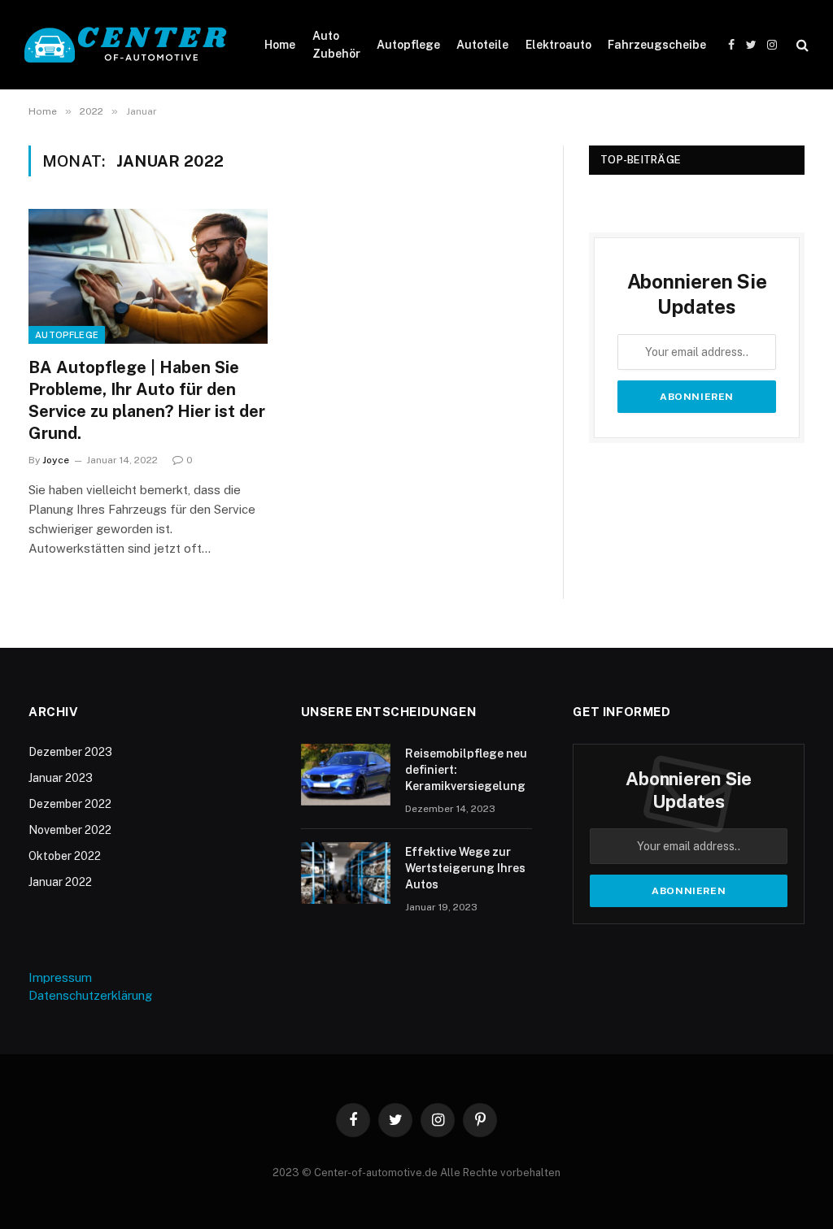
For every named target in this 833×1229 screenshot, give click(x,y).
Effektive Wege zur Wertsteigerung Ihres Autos (465, 868)
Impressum (60, 977)
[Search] (801, 45)
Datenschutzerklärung (90, 995)
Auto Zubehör (336, 44)
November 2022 (69, 829)
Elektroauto (558, 44)
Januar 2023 (60, 777)
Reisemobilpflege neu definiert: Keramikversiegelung (466, 770)
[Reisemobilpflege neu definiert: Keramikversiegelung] (345, 775)
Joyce (55, 460)
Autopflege (408, 44)
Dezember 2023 (70, 751)
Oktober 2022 (64, 855)
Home (279, 44)
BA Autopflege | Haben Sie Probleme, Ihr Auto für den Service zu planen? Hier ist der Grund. (146, 401)
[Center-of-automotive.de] (126, 45)
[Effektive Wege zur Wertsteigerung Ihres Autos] (345, 873)
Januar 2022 (60, 881)
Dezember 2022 (69, 803)
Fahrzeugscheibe (657, 44)
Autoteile (482, 44)
